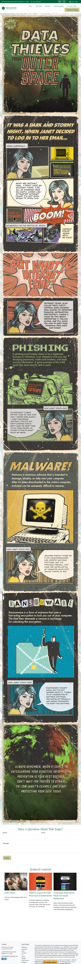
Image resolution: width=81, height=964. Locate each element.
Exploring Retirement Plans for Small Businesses (64, 895)
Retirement (24, 947)
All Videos (23, 962)
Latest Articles (25, 960)
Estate (23, 951)
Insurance (23, 953)
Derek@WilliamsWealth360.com (10, 956)
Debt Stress (10, 892)
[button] (30, 6)
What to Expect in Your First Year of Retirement (40, 894)
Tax (22, 955)
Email (43, 833)
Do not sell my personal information (61, 963)
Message (6, 843)
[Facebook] (64, 1)
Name (5, 833)
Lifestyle (23, 958)
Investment (24, 949)
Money (23, 956)
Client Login (74, 1)
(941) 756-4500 (37, 1)
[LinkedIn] (60, 1)
